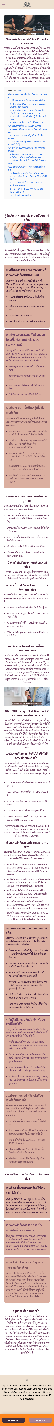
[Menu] (3, 4)
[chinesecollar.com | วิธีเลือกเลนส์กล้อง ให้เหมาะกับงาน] (27, 4)
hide (19, 90)
